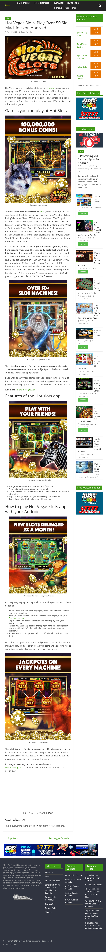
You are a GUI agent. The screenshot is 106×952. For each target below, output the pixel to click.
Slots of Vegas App (26, 389)
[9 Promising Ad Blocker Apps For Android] (89, 134)
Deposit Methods (42, 3)
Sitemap (48, 912)
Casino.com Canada (97, 199)
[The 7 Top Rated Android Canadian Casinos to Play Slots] (84, 221)
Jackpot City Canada (73, 875)
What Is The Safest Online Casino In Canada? (93, 904)
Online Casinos (23, 3)
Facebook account (17, 618)
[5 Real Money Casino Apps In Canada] (84, 379)
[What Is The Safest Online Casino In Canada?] (84, 252)
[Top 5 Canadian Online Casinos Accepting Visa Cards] (84, 279)
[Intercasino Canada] (84, 329)
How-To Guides (73, 3)
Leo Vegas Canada (60, 838)
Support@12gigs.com (15, 767)
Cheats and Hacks (61, 8)
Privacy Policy (51, 908)
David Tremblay (26, 32)
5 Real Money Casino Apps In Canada (97, 385)
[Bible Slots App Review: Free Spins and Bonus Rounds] (84, 304)
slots (42, 211)
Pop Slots (11, 838)
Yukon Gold (82, 67)
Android (51, 88)
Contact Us (49, 904)
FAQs (74, 8)
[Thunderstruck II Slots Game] (84, 462)
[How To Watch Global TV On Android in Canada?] (84, 438)
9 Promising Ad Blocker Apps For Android (89, 159)
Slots (8, 18)
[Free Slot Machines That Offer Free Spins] (84, 354)
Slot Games (59, 3)
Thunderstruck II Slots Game (97, 468)
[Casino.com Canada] (84, 195)
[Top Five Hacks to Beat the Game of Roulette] (84, 407)
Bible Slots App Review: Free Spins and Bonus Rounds (93, 925)
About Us (49, 872)
